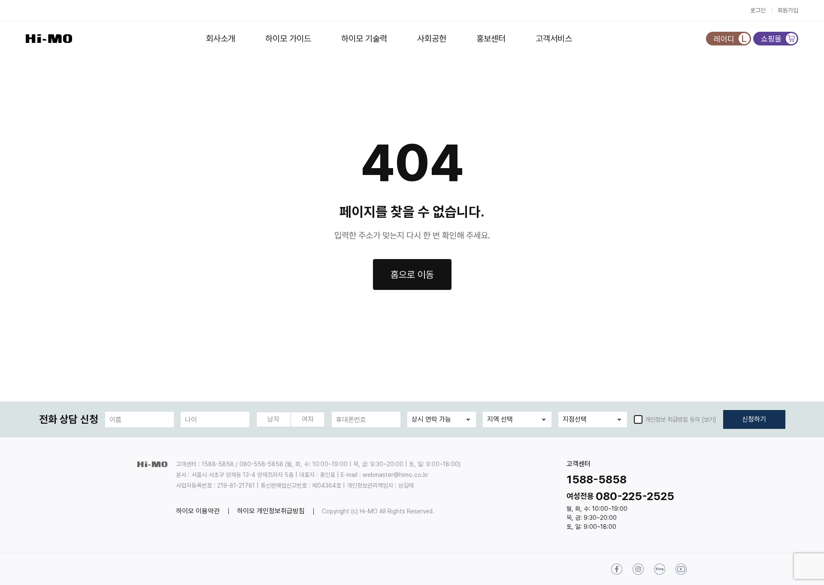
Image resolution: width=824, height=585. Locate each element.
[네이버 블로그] (659, 569)
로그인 (758, 10)
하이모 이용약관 (198, 511)
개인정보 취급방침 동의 (672, 419)
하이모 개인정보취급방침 (271, 511)
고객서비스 (554, 38)
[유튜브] (681, 569)
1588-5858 (596, 479)
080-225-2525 (635, 496)
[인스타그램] (638, 569)
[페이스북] (616, 569)
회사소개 (220, 38)
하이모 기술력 (364, 38)
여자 (308, 419)
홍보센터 (491, 38)
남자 (273, 419)
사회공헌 (431, 38)
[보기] (709, 419)
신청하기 (754, 419)
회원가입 (788, 10)
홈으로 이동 (412, 274)
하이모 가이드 (288, 38)
